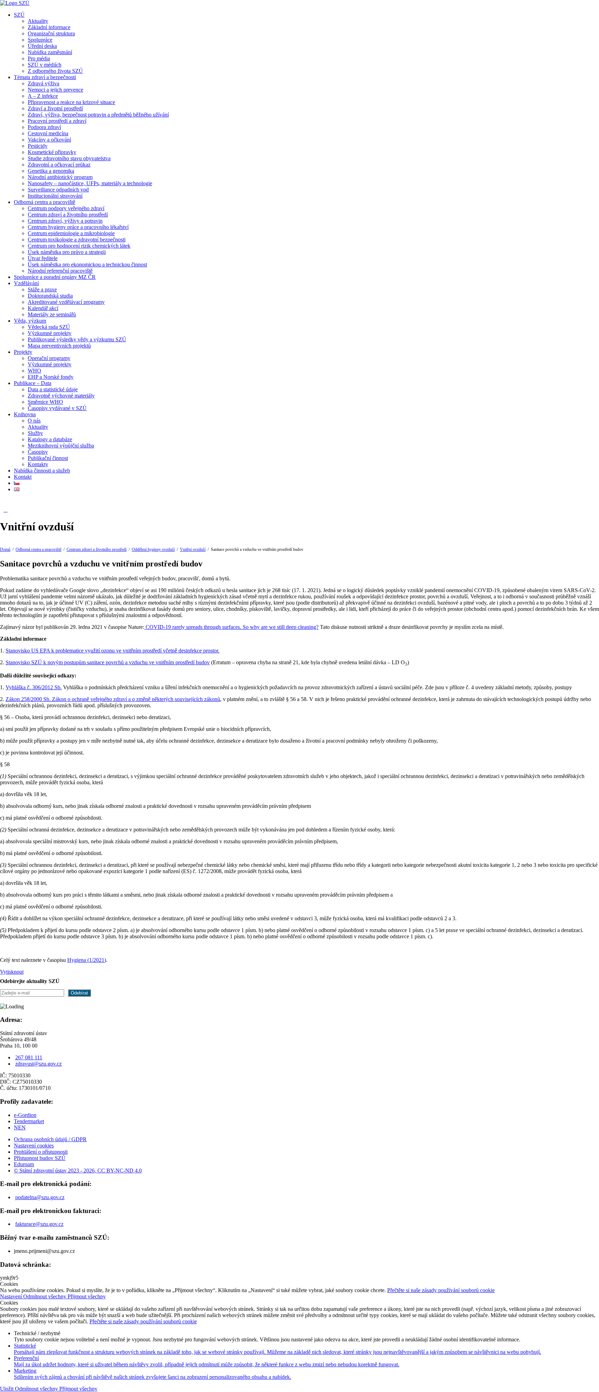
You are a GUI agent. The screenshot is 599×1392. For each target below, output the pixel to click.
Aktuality (38, 21)
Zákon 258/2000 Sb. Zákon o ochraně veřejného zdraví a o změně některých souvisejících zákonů (113, 699)
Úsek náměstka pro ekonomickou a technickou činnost (87, 264)
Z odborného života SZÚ (55, 71)
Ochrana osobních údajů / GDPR (50, 1139)
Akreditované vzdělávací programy (66, 302)
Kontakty (38, 464)
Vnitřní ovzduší (193, 549)
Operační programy (49, 358)
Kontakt (23, 477)
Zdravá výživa (43, 83)
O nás (34, 421)
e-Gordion (25, 1115)
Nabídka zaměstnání (50, 52)
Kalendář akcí (43, 308)
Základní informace (49, 27)
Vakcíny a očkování (49, 140)
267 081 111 (28, 1057)
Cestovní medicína (48, 133)
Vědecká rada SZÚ (49, 327)
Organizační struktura (51, 33)
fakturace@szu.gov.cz (39, 1224)
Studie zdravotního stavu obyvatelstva (69, 158)
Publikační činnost (48, 458)
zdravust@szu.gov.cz (38, 1064)
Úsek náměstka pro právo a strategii (67, 252)
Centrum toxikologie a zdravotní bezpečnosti (76, 239)
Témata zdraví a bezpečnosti (45, 77)
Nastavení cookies (34, 1145)
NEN (20, 1127)
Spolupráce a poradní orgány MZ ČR (55, 277)
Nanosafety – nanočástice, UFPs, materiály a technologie (90, 183)
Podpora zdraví (44, 127)
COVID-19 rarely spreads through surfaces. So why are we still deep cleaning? (231, 627)
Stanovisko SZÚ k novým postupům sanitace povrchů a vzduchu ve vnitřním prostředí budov (108, 662)
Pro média (39, 58)
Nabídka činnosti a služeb (42, 470)
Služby (35, 433)
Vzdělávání (26, 283)
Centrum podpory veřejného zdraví (66, 208)
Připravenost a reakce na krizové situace (71, 102)
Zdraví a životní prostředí (55, 108)
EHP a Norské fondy (50, 377)
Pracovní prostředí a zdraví (57, 121)
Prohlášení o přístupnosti (41, 1152)
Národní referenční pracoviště (60, 271)
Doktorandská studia (50, 296)
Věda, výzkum (30, 321)
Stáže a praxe (42, 289)
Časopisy (38, 452)
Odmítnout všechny (45, 1296)
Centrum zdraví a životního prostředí (68, 214)
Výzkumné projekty (49, 333)
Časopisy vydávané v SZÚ (57, 408)
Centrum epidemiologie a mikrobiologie (71, 233)
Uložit (7, 1389)
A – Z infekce (43, 96)
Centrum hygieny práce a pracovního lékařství (78, 227)
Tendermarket (29, 1121)
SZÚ (19, 15)
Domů (5, 549)
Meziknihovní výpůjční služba (61, 446)
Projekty (23, 352)
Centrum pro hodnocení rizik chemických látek (79, 246)
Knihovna (25, 414)
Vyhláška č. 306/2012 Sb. (34, 687)
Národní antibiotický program (60, 177)
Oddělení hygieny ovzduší (153, 549)
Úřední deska (42, 46)
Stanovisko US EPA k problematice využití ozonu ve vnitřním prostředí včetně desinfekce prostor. (112, 651)
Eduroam (24, 1164)
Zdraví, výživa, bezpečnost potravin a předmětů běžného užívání (98, 115)
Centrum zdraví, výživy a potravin (65, 221)
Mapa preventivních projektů (59, 346)
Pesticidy (37, 146)
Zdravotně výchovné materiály (61, 396)
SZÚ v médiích (44, 65)
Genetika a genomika (51, 171)
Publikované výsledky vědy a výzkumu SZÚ (77, 339)
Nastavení (11, 1296)
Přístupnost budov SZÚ (40, 1158)
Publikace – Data (32, 383)
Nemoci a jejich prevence (55, 90)
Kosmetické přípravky (52, 152)
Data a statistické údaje (53, 389)
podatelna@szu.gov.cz (39, 1197)
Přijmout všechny (87, 1296)
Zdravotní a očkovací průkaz (59, 165)
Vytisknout (12, 972)
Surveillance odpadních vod (58, 190)
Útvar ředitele (43, 258)
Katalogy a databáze (50, 439)
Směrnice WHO (45, 402)
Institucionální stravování (55, 196)
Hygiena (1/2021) (86, 960)
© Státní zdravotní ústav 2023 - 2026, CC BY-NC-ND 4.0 (78, 1170)
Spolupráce (40, 40)
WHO (34, 371)
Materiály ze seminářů (52, 314)
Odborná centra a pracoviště (44, 202)
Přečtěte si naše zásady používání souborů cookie (441, 1290)
